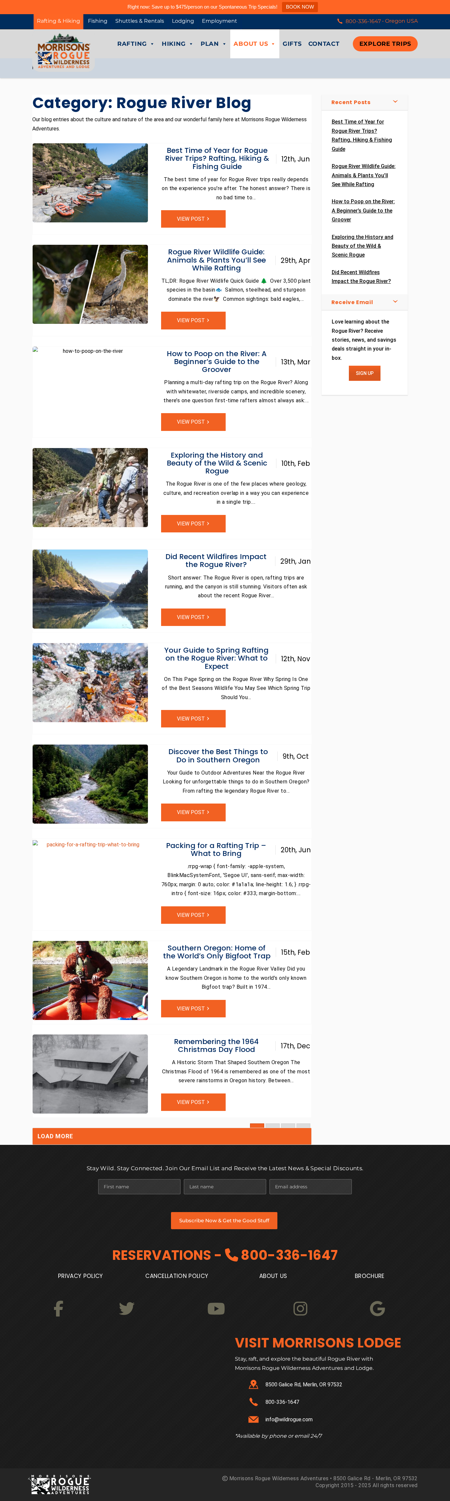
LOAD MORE (55, 1136)
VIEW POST (191, 219)
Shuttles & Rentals (139, 21)
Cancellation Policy (176, 1276)
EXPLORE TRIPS (385, 43)
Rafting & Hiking (58, 21)
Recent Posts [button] (351, 102)
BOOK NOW (300, 7)
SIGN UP (365, 373)
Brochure (369, 1276)
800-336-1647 (289, 1255)
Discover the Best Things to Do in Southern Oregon (218, 756)
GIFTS (292, 43)
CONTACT (324, 43)
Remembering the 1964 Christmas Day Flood (216, 1045)
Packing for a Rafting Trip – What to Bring (216, 849)
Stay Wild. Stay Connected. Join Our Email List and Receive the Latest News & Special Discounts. (225, 1168)
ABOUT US (251, 43)
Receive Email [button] (352, 302)
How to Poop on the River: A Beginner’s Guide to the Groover (217, 362)
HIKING (174, 43)
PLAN (210, 43)
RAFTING (132, 43)
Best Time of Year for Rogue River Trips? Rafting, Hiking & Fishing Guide (217, 158)
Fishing (97, 21)
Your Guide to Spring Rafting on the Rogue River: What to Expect (216, 658)
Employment (219, 21)
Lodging (183, 21)
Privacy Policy (80, 1276)
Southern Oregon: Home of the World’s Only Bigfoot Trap (216, 952)
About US (273, 1276)
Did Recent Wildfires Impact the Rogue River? (216, 561)
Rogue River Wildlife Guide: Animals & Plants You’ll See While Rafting (216, 260)
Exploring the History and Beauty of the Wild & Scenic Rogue (217, 463)
